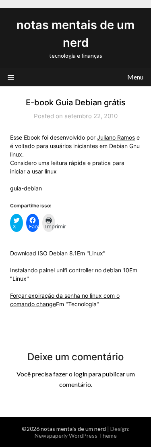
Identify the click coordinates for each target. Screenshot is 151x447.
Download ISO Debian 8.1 (43, 253)
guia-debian (26, 188)
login (80, 374)
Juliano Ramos (116, 137)
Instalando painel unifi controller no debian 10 (69, 270)
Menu (135, 77)
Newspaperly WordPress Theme (76, 435)
